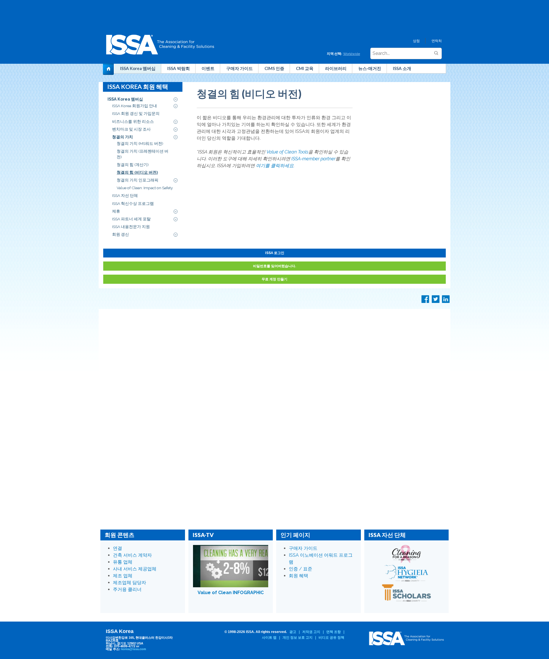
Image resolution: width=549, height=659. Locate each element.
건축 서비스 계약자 (132, 555)
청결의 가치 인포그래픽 (137, 180)
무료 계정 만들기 (274, 279)
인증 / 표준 (300, 569)
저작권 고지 (311, 632)
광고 (292, 632)
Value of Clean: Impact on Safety (145, 187)
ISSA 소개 (402, 68)
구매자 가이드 (239, 68)
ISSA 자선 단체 (125, 195)
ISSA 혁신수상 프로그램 (133, 203)
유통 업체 (122, 562)
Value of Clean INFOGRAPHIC (231, 592)
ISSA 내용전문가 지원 (131, 226)
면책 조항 (333, 632)
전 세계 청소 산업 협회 (111, 70)
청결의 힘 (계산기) (133, 164)
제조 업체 (122, 575)
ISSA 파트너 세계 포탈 (131, 219)
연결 (117, 548)
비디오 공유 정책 (331, 638)
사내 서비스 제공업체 (134, 569)
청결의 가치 (122, 137)
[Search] (436, 53)
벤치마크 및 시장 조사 (131, 129)
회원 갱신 (120, 234)
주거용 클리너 (127, 589)
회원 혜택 (298, 575)
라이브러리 (336, 68)
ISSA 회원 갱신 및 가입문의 (136, 113)
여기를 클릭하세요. (275, 165)
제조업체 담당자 (129, 582)
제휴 (116, 211)
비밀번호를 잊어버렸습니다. (274, 266)
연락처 (436, 41)
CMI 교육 (304, 68)
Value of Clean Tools (287, 152)
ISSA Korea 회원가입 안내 (134, 105)
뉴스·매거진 (369, 68)
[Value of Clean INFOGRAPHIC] (230, 566)
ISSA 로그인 (274, 253)
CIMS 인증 (274, 68)
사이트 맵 (269, 638)
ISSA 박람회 (178, 68)
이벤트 (208, 68)
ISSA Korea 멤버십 (138, 68)
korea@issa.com (133, 649)
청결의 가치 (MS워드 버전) (140, 143)
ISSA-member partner (313, 158)
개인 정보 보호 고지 (298, 638)
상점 (416, 41)
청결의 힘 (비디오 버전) (137, 172)
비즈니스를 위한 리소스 (133, 121)
